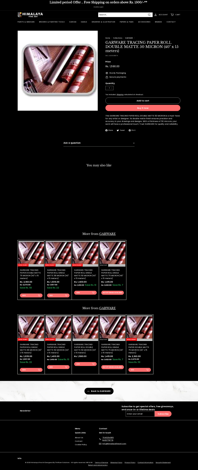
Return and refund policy (98, 465)
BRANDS (158, 22)
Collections (117, 38)
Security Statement (163, 462)
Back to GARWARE (101, 391)
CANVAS (72, 22)
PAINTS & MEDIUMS (26, 22)
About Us (79, 437)
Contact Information (145, 462)
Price (108, 61)
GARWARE (129, 38)
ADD (24, 221)
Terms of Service (101, 462)
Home (107, 38)
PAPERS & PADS (127, 22)
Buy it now (143, 108)
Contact (79, 441)
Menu (77, 428)
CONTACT (171, 22)
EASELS (84, 22)
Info (20, 458)
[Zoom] (58, 71)
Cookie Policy (81, 444)
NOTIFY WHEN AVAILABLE (112, 293)
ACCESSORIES (144, 22)
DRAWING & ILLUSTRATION (103, 22)
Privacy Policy (130, 462)
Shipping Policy (116, 462)
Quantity (110, 83)
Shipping (120, 95)
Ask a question (72, 142)
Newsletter (25, 410)
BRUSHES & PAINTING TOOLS (52, 22)
